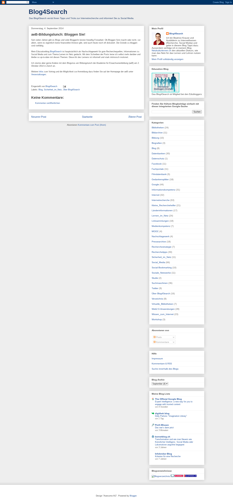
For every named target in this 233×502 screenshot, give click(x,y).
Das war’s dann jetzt (164, 427)
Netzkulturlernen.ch (161, 50)
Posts (158, 337)
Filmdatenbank (159, 174)
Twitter (155, 288)
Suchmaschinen (160, 283)
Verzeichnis (157, 298)
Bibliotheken (158, 127)
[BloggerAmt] (161, 476)
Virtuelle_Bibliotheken (162, 304)
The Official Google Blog (168, 399)
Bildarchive (157, 132)
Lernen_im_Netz (160, 215)
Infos (41, 71)
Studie (155, 278)
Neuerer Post (38, 116)
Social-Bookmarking (162, 267)
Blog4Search (48, 11)
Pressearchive (159, 241)
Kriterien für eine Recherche (168, 456)
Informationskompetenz (163, 189)
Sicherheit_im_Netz (53, 89)
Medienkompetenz (161, 226)
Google (155, 184)
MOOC (155, 231)
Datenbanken (158, 153)
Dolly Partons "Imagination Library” (171, 416)
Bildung (155, 138)
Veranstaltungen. (39, 74)
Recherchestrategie (161, 247)
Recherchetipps (159, 252)
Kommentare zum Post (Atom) (92, 125)
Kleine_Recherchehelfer (164, 205)
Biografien (157, 143)
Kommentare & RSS (162, 363)
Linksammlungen (160, 221)
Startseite (87, 116)
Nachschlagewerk (160, 236)
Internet (155, 195)
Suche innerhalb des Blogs (165, 369)
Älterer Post (135, 116)
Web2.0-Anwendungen (163, 309)
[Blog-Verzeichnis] (177, 476)
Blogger (133, 496)
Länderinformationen (162, 210)
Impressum (157, 358)
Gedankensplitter (160, 179)
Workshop (157, 319)
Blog (41, 89)
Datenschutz (158, 158)
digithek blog (162, 413)
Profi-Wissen (162, 425)
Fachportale (158, 169)
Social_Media (158, 262)
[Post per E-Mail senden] (64, 86)
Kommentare (162, 342)
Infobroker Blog (163, 453)
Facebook (157, 163)
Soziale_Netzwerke (161, 272)
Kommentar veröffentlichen (47, 103)
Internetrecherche (161, 200)
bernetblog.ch (162, 436)
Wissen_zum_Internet (163, 314)
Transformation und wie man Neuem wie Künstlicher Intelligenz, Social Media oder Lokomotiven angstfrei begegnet (174, 442)
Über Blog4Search (71, 89)
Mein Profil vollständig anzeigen (167, 59)
